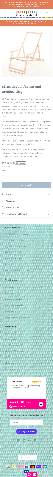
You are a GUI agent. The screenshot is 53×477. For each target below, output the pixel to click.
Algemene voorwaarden (15, 246)
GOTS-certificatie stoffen (17, 357)
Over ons (9, 287)
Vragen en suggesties (15, 305)
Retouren (9, 264)
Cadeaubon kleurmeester (16, 234)
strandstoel (7, 156)
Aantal (4, 171)
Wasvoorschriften (13, 252)
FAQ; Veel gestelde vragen (17, 270)
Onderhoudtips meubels (16, 240)
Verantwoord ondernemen (17, 317)
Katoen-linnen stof (13, 339)
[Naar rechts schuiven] (32, 81)
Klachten (9, 311)
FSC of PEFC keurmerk (15, 351)
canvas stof (17, 149)
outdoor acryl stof (33, 149)
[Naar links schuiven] (21, 81)
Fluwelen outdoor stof (15, 363)
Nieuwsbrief (10, 293)
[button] (5, 13)
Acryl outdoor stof (13, 345)
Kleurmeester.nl (22, 476)
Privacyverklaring (13, 258)
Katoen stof (10, 333)
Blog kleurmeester (13, 299)
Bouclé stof (10, 369)
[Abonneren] (40, 422)
